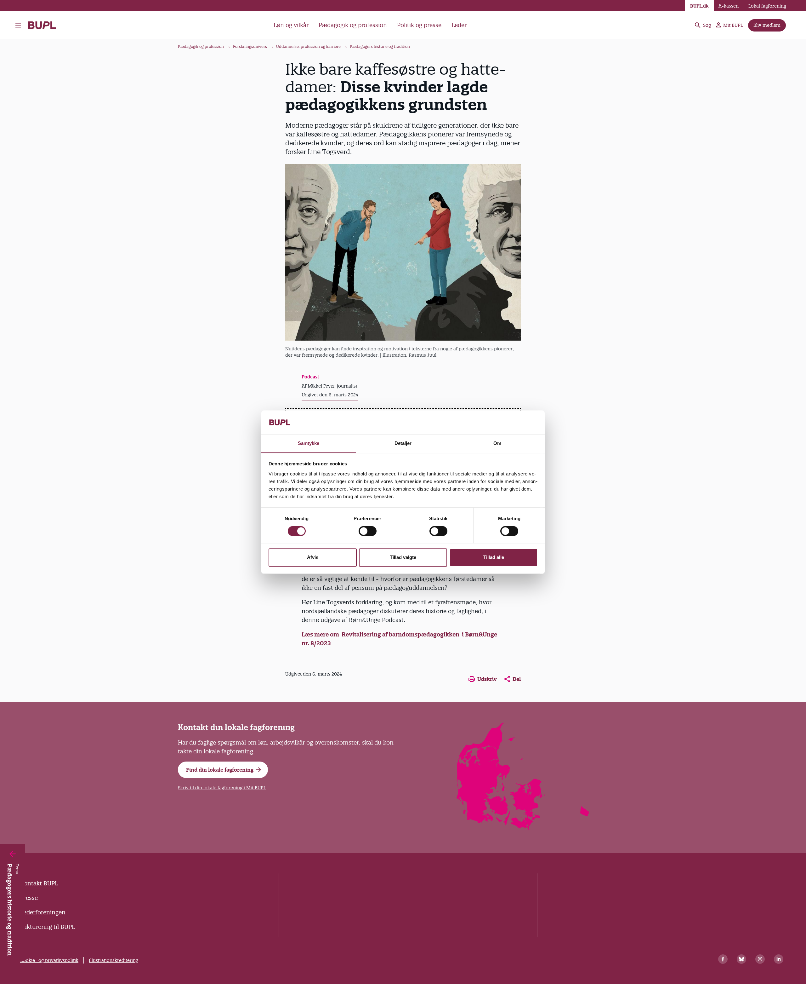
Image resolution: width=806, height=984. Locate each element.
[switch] (368, 531)
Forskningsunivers (250, 46)
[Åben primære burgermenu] (20, 25)
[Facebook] (723, 959)
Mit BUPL (733, 25)
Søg (707, 25)
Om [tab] (497, 443)
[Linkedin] (778, 959)
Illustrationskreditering (113, 960)
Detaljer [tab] (403, 443)
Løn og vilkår (291, 25)
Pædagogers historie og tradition (380, 46)
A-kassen (728, 6)
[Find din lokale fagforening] (523, 828)
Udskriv (487, 679)
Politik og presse (419, 25)
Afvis (312, 557)
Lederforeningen (42, 912)
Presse (29, 897)
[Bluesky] (741, 959)
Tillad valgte (403, 557)
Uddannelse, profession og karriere (308, 46)
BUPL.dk (699, 6)
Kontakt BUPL (39, 883)
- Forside (44, 25)
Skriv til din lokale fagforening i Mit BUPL (222, 788)
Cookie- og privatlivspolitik (49, 960)
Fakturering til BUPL (47, 926)
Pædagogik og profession (353, 25)
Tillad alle (493, 557)
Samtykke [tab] (309, 443)
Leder (459, 25)
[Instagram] (760, 959)
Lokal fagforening (767, 6)
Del (517, 679)
